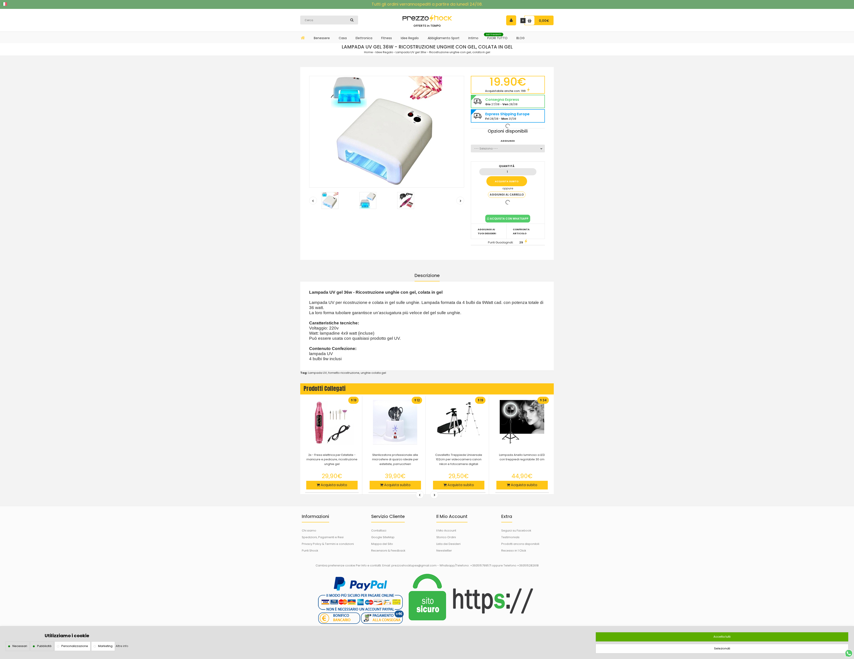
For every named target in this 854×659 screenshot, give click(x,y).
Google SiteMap (383, 537)
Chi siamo (309, 530)
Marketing (105, 646)
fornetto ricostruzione (343, 373)
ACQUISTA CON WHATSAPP (508, 218)
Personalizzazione (74, 646)
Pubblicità (44, 646)
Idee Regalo (384, 52)
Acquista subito (333, 485)
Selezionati (722, 648)
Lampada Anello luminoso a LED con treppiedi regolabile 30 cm (522, 457)
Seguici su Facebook (516, 530)
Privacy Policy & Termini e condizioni (328, 544)
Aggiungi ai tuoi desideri (487, 231)
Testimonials (510, 537)
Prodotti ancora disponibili (520, 544)
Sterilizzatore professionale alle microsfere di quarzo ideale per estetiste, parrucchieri (395, 459)
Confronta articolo (521, 231)
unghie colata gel (373, 373)
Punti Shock (310, 550)
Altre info (122, 646)
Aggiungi (508, 141)
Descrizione (427, 275)
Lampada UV (317, 373)
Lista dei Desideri (448, 544)
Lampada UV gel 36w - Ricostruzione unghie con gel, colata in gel (443, 52)
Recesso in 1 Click (513, 550)
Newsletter (444, 550)
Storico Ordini (446, 537)
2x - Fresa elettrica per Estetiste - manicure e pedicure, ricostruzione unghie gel (331, 459)
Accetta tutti (722, 637)
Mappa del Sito (382, 544)
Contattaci (378, 530)
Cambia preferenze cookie (335, 565)
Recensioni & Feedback (388, 550)
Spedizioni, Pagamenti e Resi (323, 537)
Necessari (19, 646)
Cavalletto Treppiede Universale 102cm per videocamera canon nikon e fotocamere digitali (458, 459)
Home (368, 52)
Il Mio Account (446, 530)
